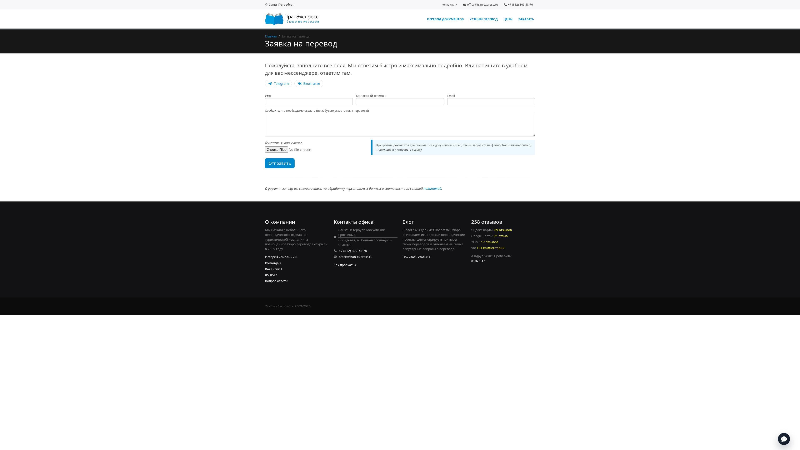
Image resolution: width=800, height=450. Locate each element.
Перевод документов (445, 19)
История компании (280, 257)
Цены (508, 19)
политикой (432, 188)
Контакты (448, 4)
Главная (271, 36)
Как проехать (344, 265)
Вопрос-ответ (275, 281)
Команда (272, 263)
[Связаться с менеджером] (784, 439)
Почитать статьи (415, 257)
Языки (270, 275)
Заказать (526, 19)
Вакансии (272, 269)
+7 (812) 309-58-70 (520, 4)
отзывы (477, 261)
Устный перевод (484, 19)
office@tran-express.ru (482, 4)
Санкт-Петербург (281, 4)
